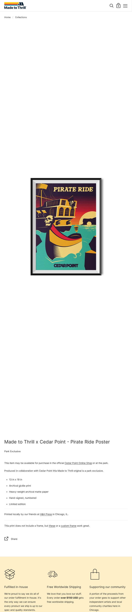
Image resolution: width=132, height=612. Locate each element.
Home (7, 17)
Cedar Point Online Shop (78, 463)
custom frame (68, 525)
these (52, 525)
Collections (21, 17)
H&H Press (46, 514)
